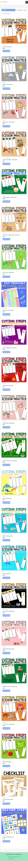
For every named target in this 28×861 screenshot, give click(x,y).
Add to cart (6, 51)
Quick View (14, 42)
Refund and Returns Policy (14, 856)
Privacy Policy (11, 858)
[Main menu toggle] (26, 2)
